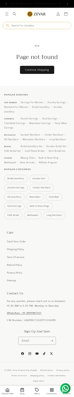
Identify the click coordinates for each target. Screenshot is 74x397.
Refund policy (46, 370)
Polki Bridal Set (12, 151)
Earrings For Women (32, 102)
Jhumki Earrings (29, 118)
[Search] (7, 25)
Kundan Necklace (30, 134)
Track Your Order (16, 241)
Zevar (15, 370)
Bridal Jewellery (41, 107)
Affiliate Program (48, 162)
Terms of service (19, 376)
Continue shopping (37, 69)
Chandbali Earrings (14, 123)
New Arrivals (27, 162)
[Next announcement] (67, 4)
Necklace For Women (16, 107)
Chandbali (54, 197)
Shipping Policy (15, 249)
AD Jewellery (14, 197)
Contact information (57, 376)
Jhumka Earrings (56, 102)
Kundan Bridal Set (56, 146)
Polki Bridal (13, 215)
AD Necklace (11, 139)
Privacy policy (63, 370)
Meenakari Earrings (40, 123)
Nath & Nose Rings (39, 206)
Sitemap (11, 280)
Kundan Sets (39, 178)
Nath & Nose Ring (48, 158)
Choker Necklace (53, 134)
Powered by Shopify (27, 370)
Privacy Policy (14, 272)
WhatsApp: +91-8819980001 (24, 313)
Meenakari (35, 197)
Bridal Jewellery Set (31, 146)
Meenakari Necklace (34, 139)
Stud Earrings (49, 118)
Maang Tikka (28, 158)
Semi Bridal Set (57, 151)
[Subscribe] (52, 341)
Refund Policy (14, 265)
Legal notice (38, 381)
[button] (7, 14)
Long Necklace (57, 139)
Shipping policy (37, 376)
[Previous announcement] (6, 4)
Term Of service (15, 257)
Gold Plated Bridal (35, 151)
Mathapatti (10, 162)
